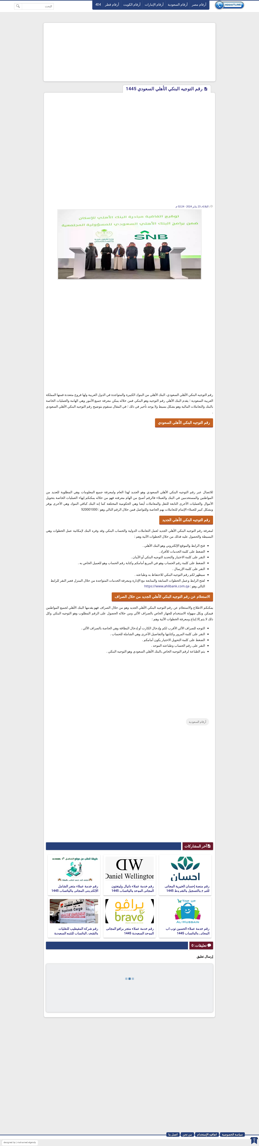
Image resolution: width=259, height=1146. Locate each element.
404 (98, 4)
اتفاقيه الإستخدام (207, 1134)
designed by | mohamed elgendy (20, 1142)
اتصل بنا (173, 1134)
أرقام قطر (112, 4)
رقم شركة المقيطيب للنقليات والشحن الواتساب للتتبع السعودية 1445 (76, 933)
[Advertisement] (129, 52)
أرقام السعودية (178, 4)
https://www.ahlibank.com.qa (166, 586)
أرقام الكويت (131, 4)
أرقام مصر (199, 4)
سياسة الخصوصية (232, 1134)
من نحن (187, 1134)
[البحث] (18, 6)
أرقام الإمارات (154, 4)
